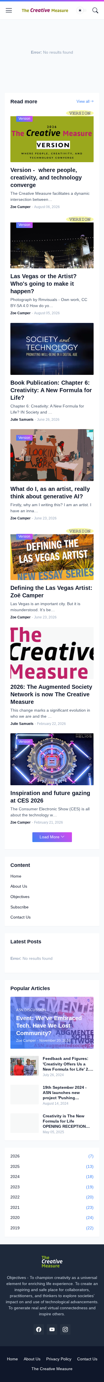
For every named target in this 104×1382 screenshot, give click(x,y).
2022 (52, 1197)
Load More (50, 837)
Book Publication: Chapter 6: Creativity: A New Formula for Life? (51, 390)
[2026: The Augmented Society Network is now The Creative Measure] (52, 653)
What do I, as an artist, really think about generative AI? (50, 493)
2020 (52, 1217)
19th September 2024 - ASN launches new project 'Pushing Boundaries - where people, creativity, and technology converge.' (65, 1093)
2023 (52, 1187)
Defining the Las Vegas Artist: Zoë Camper (51, 592)
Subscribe (19, 907)
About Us (18, 886)
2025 (52, 1166)
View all (83, 101)
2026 (52, 1156)
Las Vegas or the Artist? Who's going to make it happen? (43, 283)
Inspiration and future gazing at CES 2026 (50, 797)
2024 (52, 1176)
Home (15, 876)
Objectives (19, 896)
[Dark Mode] (82, 10)
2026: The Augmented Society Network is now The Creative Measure (51, 694)
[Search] (95, 10)
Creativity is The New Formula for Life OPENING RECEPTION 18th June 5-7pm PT (64, 1121)
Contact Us (20, 917)
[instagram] (65, 1329)
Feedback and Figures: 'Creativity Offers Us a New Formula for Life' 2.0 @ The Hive (67, 1064)
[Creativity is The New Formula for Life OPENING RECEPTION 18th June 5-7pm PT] (24, 1123)
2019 (52, 1228)
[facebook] (39, 1329)
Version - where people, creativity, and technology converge (46, 177)
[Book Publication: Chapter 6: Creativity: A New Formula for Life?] (52, 349)
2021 (52, 1207)
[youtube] (52, 1329)
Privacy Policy (58, 1359)
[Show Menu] (9, 10)
